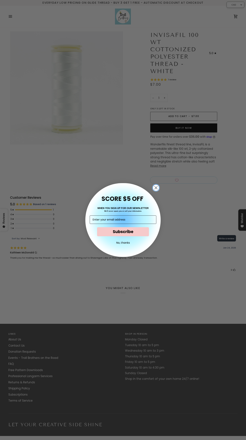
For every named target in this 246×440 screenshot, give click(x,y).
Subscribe (123, 231)
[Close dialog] (156, 187)
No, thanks (123, 243)
